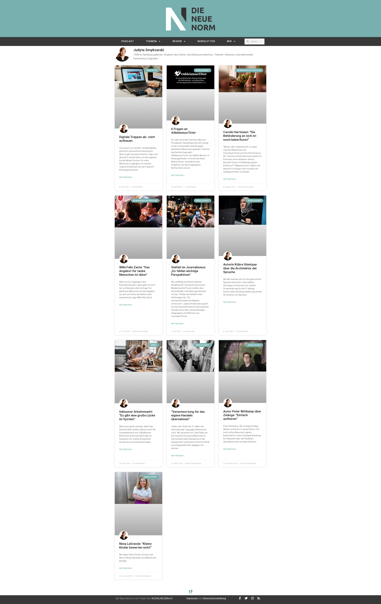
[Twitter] (246, 598)
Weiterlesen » (126, 177)
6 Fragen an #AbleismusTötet (183, 130)
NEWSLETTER (206, 41)
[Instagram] (252, 598)
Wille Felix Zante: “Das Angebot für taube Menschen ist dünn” (134, 270)
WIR (229, 41)
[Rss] (258, 598)
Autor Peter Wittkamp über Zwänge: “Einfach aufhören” (242, 415)
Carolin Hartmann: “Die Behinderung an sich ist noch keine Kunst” (239, 135)
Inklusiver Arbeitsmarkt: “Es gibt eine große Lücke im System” (137, 415)
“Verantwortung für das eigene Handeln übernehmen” (188, 415)
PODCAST (127, 41)
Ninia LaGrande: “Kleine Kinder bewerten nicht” (135, 545)
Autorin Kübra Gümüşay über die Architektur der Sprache (240, 268)
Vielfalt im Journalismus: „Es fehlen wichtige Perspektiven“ (188, 270)
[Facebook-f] (239, 598)
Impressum (192, 598)
